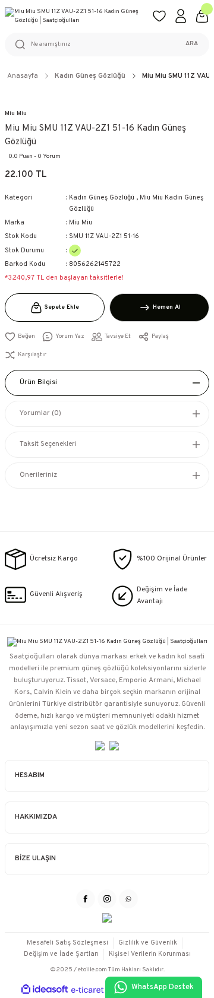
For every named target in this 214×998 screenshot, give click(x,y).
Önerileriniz (38, 475)
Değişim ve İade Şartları (61, 954)
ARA (191, 43)
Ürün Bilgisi (38, 382)
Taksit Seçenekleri (48, 444)
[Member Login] (181, 16)
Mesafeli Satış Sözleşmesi (67, 943)
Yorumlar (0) (40, 413)
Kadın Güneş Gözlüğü (101, 198)
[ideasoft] (44, 989)
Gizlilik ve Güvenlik (147, 943)
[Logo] (74, 16)
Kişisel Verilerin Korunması (150, 954)
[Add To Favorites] (20, 337)
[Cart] (202, 16)
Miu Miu (16, 114)
